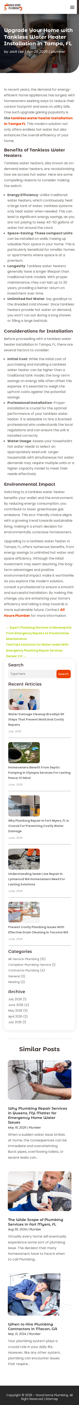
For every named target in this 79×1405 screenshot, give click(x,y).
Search (63, 674)
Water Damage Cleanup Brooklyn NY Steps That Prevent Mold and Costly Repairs (36, 719)
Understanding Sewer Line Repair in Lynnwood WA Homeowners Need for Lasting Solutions (36, 879)
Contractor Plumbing (23, 970)
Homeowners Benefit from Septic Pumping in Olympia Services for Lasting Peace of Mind (39, 772)
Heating (14, 982)
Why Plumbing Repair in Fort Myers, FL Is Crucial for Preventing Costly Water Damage (38, 826)
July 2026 (15, 999)
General (14, 976)
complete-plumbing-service (29, 965)
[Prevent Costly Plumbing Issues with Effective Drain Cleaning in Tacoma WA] (24, 913)
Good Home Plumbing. (52, 1395)
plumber (58, 51)
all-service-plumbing (23, 959)
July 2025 (15, 1022)
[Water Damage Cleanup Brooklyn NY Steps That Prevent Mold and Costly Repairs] (24, 700)
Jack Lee (16, 51)
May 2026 (15, 1010)
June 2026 (15, 1005)
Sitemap (52, 1399)
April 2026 (15, 1016)
